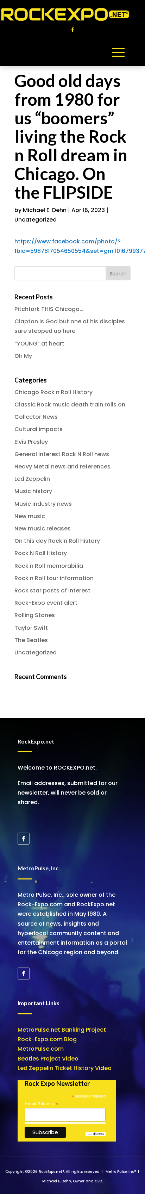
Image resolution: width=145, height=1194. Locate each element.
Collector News (36, 417)
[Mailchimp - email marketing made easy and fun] (96, 1134)
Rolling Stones (34, 615)
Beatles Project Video (48, 1059)
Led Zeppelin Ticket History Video (65, 1068)
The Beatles (31, 640)
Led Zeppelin (32, 479)
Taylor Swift (31, 628)
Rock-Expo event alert (45, 603)
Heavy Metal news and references (62, 466)
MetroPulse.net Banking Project (62, 1030)
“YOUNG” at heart (39, 344)
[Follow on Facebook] (72, 29)
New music (29, 516)
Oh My (23, 356)
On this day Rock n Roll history (57, 541)
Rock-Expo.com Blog (47, 1039)
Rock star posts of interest (52, 590)
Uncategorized (35, 220)
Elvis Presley (31, 442)
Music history (33, 491)
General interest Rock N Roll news (61, 454)
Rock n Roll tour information (54, 578)
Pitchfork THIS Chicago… (48, 309)
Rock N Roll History (40, 553)
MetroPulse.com (41, 1049)
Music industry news (43, 504)
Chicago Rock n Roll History (53, 392)
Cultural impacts (38, 429)
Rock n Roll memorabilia (48, 566)
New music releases (42, 528)
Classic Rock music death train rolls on (69, 404)
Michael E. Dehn (45, 210)
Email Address (41, 1104)
